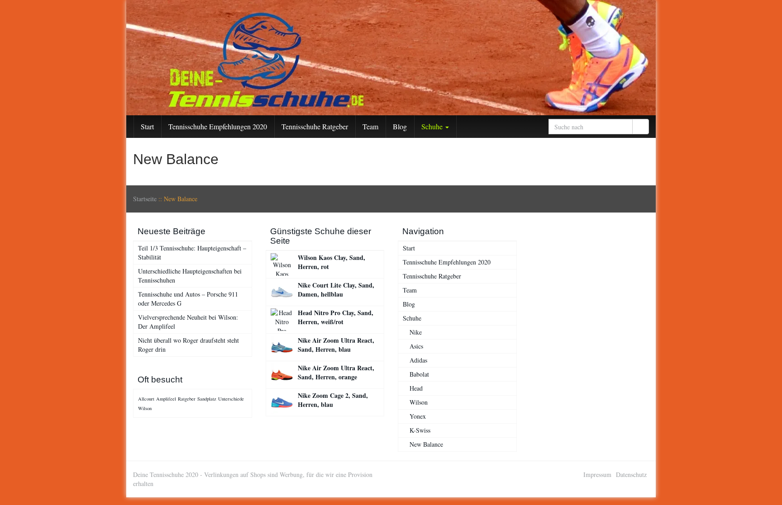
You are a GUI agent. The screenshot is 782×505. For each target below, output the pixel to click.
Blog (400, 126)
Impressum (597, 474)
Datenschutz (631, 474)
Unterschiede (231, 399)
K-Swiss (420, 430)
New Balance (426, 444)
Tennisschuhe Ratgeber (314, 126)
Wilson (145, 408)
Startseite (145, 198)
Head (416, 388)
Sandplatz (206, 399)
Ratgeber (187, 399)
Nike (416, 332)
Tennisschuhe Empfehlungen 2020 (217, 126)
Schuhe (432, 126)
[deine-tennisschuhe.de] (391, 57)
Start (147, 126)
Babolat (419, 374)
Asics (416, 346)
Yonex (418, 416)
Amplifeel (166, 399)
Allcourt (146, 399)
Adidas (418, 360)
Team (370, 126)
